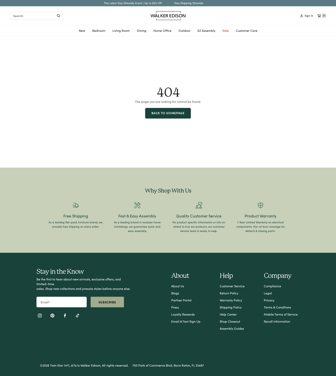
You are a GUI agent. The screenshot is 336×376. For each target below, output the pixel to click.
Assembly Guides (232, 328)
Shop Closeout (230, 321)
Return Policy (229, 293)
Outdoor (184, 32)
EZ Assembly (206, 32)
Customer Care (246, 30)
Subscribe (107, 302)
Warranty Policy (231, 300)
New (82, 32)
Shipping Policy (231, 307)
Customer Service (232, 286)
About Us (177, 286)
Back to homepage (167, 113)
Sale (225, 30)
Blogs (175, 293)
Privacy (269, 300)
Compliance (272, 286)
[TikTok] (77, 316)
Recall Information (277, 321)
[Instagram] (40, 316)
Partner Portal (181, 300)
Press (175, 307)
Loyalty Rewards (183, 314)
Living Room (121, 32)
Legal (268, 293)
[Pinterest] (52, 316)
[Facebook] (65, 316)
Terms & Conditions (277, 307)
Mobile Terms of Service (281, 314)
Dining (141, 32)
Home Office (162, 32)
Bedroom (98, 32)
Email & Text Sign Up (185, 321)
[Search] (58, 16)
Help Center (228, 314)
